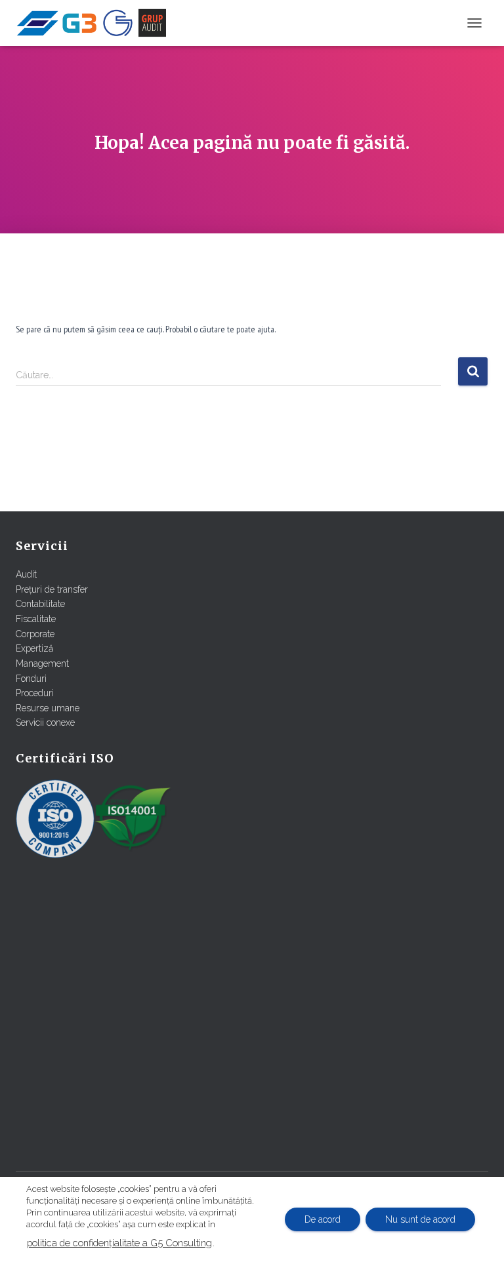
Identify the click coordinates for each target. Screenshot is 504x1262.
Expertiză (35, 648)
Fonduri (31, 678)
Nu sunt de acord (420, 1219)
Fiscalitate (36, 619)
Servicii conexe (45, 722)
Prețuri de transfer (52, 589)
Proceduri (35, 693)
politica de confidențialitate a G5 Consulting (119, 1242)
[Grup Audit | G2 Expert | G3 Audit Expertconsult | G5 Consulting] (96, 23)
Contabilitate (40, 604)
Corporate (35, 634)
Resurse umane (47, 708)
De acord (322, 1219)
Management (42, 663)
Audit (26, 574)
